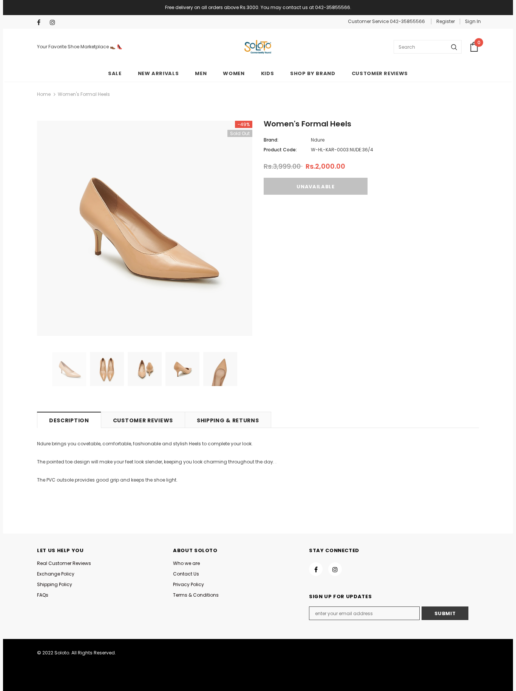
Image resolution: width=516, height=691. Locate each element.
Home (44, 94)
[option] (144, 228)
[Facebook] (41, 22)
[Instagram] (54, 22)
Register (445, 21)
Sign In (473, 21)
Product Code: (280, 149)
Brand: (271, 140)
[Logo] (258, 47)
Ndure (317, 140)
